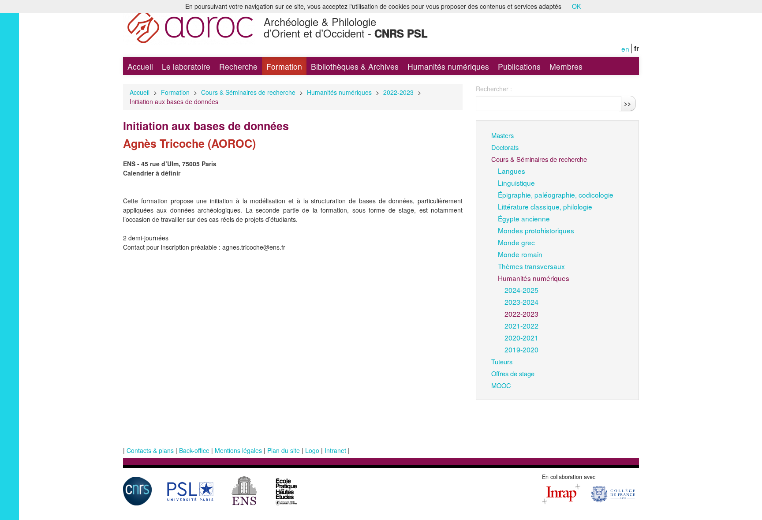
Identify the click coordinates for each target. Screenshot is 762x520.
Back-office (194, 450)
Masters (502, 135)
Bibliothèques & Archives (355, 66)
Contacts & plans (150, 450)
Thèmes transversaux (531, 266)
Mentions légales (238, 450)
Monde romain (520, 254)
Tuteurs (501, 361)
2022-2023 (398, 92)
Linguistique (516, 182)
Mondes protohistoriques (536, 230)
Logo (312, 450)
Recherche (238, 66)
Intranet (335, 450)
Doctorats (505, 147)
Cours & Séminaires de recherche (248, 92)
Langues (511, 171)
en (625, 48)
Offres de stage (512, 373)
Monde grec (516, 242)
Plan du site (283, 450)
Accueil (140, 66)
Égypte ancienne (524, 218)
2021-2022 (521, 325)
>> (627, 103)
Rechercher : (494, 88)
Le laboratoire (186, 66)
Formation (284, 66)
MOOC (501, 385)
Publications (519, 66)
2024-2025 (521, 289)
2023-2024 (521, 301)
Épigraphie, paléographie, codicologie (555, 194)
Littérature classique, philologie (545, 206)
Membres (566, 66)
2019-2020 (521, 349)
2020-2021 (521, 337)
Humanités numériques (448, 66)
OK (576, 6)
